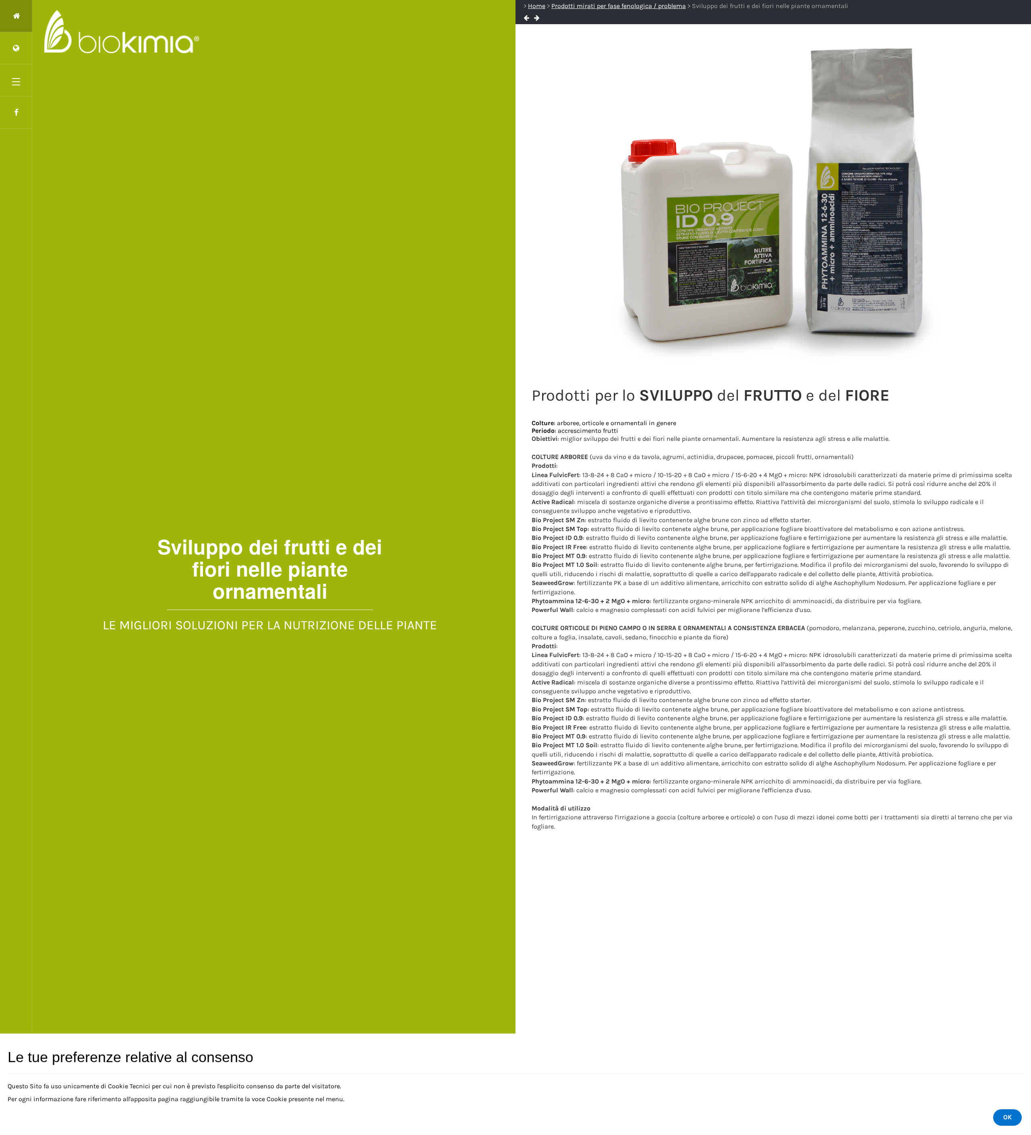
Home (536, 6)
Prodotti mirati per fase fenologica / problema (618, 6)
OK (1007, 1117)
